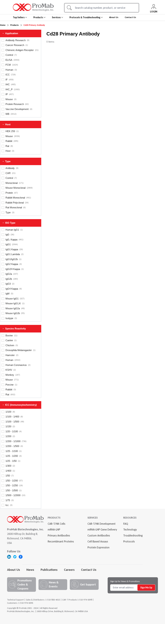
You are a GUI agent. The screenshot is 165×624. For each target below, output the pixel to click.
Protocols (129, 541)
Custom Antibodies (98, 535)
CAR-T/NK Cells (56, 523)
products (14, 25)
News (30, 570)
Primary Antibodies (59, 535)
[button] (20, 33)
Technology (130, 529)
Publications (49, 570)
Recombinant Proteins (61, 541)
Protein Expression (98, 547)
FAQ (125, 523)
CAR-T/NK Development (101, 523)
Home (2, 25)
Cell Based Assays (97, 541)
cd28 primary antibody (34, 25)
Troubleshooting (133, 535)
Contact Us (88, 570)
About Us (13, 570)
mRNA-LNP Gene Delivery (102, 529)
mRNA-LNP (54, 529)
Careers (69, 570)
